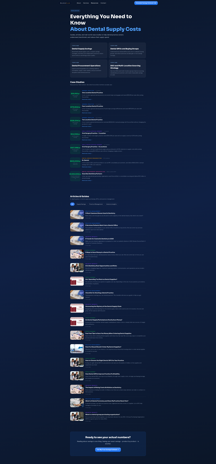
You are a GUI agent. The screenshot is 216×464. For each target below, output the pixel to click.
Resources (94, 3)
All (72, 204)
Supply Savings (81, 204)
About (79, 3)
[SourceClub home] (65, 3)
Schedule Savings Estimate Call (146, 3)
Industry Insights (111, 204)
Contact (103, 3)
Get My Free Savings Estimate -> (108, 449)
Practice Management (96, 204)
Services (86, 3)
